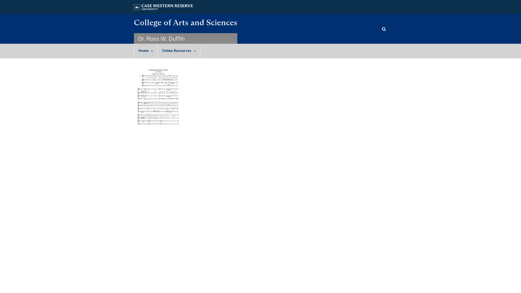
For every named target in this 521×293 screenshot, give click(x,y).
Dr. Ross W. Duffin (161, 38)
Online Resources (176, 50)
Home (144, 50)
